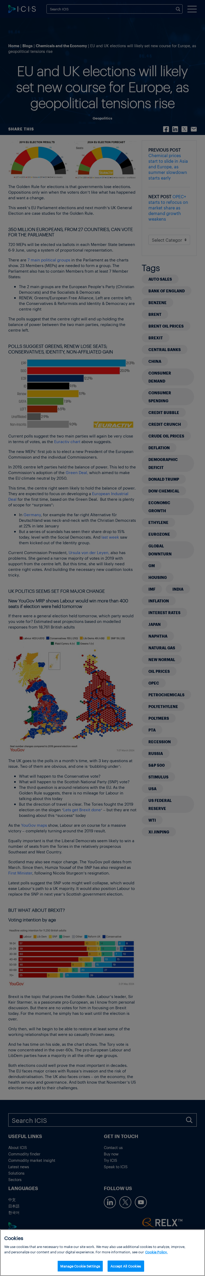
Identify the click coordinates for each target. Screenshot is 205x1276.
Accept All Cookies (126, 1266)
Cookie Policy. (156, 1252)
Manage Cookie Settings (80, 1266)
